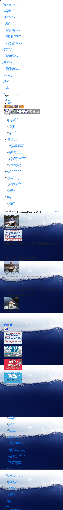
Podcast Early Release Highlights (12, 68)
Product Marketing (11, 486)
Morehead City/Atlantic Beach (9, 9)
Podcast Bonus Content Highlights (12, 69)
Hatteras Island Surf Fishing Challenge (13, 42)
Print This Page (24, 214)
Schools (3, 49)
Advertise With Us (9, 102)
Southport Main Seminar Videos (12, 56)
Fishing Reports (9, 413)
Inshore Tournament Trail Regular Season (13, 35)
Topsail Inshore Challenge (10, 29)
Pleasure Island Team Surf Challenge (12, 39)
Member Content (5, 63)
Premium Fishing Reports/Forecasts (10, 4)
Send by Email (30, 214)
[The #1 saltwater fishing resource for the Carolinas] (14, 106)
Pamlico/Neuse (11, 121)
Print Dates (6, 77)
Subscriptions (6, 80)
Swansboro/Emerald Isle (8, 10)
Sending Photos (7, 75)
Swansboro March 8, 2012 (10, 208)
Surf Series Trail (7, 45)
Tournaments (4, 25)
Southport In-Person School (11, 55)
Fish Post (57, 211)
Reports (3, 3)
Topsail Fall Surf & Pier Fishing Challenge (13, 44)
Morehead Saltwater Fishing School (10, 50)
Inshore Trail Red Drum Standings (12, 36)
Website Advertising (12, 482)
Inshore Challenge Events (8, 26)
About (3, 73)
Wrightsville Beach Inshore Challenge (13, 30)
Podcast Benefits (7, 61)
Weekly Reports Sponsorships (13, 488)
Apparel (5, 83)
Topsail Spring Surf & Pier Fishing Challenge (14, 41)
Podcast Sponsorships (8, 62)
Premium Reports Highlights (11, 67)
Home (3, 2)
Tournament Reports (10, 21)
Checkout (7, 87)
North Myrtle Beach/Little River (10, 17)
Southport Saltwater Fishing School (10, 54)
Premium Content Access (8, 71)
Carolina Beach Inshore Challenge (12, 32)
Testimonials (10, 480)
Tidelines (7, 23)
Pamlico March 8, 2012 (8, 210)
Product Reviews (9, 22)
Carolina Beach (7, 13)
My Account (8, 88)
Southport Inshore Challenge (11, 31)
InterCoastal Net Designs (16, 509)
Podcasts (3, 57)
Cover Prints (6, 89)
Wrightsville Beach (7, 12)
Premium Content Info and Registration (11, 66)
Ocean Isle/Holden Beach (8, 16)
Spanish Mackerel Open (8, 48)
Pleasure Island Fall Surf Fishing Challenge (14, 43)
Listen (5, 60)
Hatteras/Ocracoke (7, 6)
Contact (5, 74)
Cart (7, 86)
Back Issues (6, 81)
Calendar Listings (11, 489)
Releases (7, 19)
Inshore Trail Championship (11, 37)
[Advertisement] (13, 392)
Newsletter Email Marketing (13, 484)
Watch (5, 58)
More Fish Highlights (10, 70)
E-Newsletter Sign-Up (8, 76)
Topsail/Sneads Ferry (8, 11)
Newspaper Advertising (12, 481)
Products (3, 82)
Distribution (6, 79)
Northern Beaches (7, 5)
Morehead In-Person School (11, 51)
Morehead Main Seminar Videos (12, 53)
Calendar (3, 93)
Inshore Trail (6, 34)
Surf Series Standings (10, 47)
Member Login (6, 64)
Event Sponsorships (12, 483)
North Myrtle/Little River (12, 428)
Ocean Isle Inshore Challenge (11, 28)
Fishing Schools (9, 460)
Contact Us (8, 103)
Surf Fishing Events (7, 38)
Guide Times (6, 24)
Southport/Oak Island (8, 15)
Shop (7, 85)
